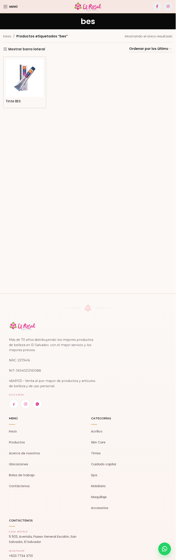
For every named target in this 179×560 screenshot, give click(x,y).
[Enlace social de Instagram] (168, 6)
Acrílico (96, 431)
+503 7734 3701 (21, 556)
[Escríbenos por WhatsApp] (164, 548)
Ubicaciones (18, 464)
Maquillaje (99, 497)
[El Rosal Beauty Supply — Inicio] (22, 326)
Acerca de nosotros (24, 453)
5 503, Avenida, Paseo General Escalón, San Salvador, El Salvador (42, 539)
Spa (94, 475)
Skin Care (98, 442)
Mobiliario (98, 486)
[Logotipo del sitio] (88, 6)
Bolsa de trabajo (22, 475)
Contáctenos (19, 486)
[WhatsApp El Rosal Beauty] (37, 404)
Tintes (96, 453)
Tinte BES (13, 101)
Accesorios (99, 508)
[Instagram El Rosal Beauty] (25, 404)
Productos (17, 442)
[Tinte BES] (24, 78)
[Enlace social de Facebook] (157, 6)
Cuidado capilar (103, 464)
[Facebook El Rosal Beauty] (14, 404)
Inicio (7, 36)
